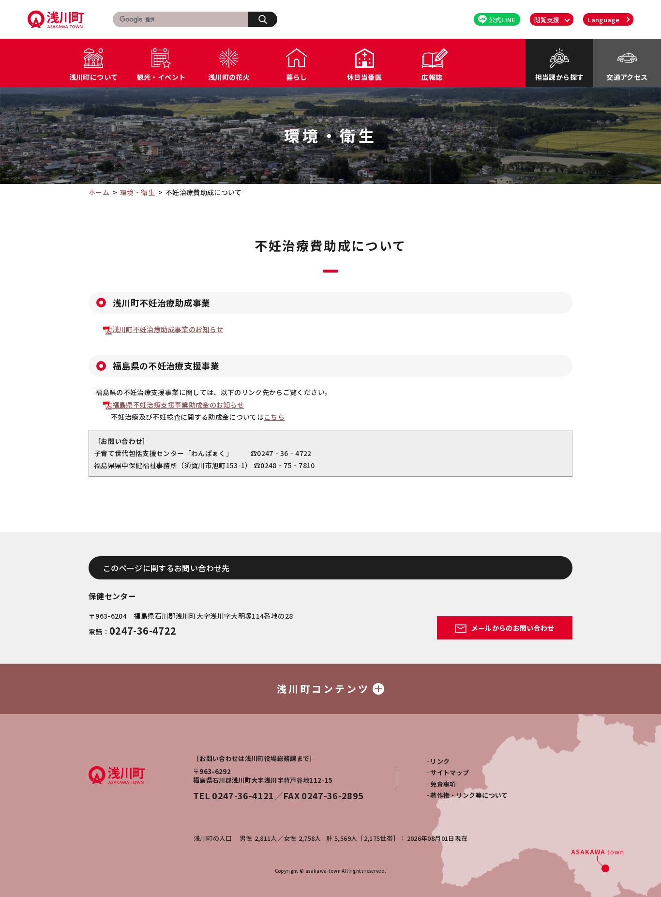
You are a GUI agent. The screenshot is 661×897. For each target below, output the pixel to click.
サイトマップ (449, 772)
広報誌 (431, 77)
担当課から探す (559, 77)
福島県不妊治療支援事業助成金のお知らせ (178, 405)
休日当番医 (364, 77)
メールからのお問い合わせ (512, 628)
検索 (262, 19)
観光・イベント (161, 77)
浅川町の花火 (229, 77)
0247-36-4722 (142, 630)
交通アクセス (626, 77)
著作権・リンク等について (469, 795)
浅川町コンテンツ (323, 689)
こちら (274, 417)
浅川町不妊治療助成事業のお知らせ (168, 329)
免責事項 (443, 784)
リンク (440, 761)
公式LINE (502, 19)
